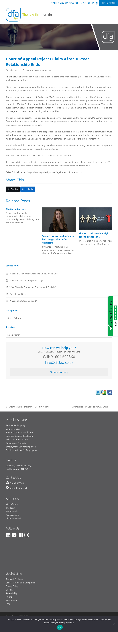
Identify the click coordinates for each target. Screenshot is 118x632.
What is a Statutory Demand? (23, 300)
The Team (10, 507)
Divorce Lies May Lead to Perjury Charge (91, 406)
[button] (110, 16)
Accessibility (11, 593)
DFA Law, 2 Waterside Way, (18, 465)
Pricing (9, 596)
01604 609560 (17, 483)
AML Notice (11, 600)
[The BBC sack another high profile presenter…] (95, 218)
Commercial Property (16, 442)
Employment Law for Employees (21, 450)
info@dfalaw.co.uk (59, 362)
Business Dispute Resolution (19, 435)
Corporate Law (13, 428)
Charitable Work (13, 518)
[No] (114, 623)
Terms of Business (14, 579)
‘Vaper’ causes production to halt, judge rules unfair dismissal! (58, 239)
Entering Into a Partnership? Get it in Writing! (28, 406)
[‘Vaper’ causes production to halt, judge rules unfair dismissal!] (59, 219)
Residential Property (15, 425)
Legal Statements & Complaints (20, 582)
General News (32, 70)
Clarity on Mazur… (16, 209)
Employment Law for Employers (21, 446)
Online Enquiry (59, 372)
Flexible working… (18, 293)
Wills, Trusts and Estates (17, 439)
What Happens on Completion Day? (26, 280)
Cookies (9, 589)
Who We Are (12, 504)
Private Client (45, 70)
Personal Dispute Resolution (19, 432)
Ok (59, 627)
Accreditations (12, 514)
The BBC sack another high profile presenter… (93, 235)
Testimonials (12, 511)
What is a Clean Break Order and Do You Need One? (34, 273)
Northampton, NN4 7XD (17, 469)
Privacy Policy (12, 586)
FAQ (8, 603)
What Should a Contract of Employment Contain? (33, 287)
